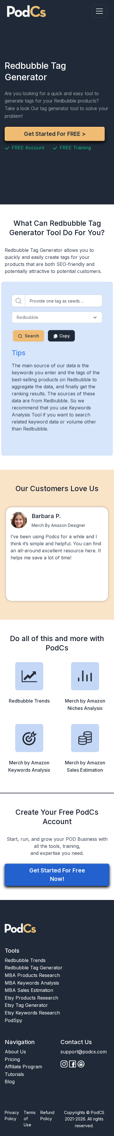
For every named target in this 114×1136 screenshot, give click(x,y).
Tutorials (14, 1074)
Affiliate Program (23, 1067)
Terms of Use (30, 1118)
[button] (99, 11)
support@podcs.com (84, 1052)
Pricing (12, 1059)
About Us (15, 1052)
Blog (10, 1081)
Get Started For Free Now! (57, 874)
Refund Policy (47, 1115)
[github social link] (64, 1063)
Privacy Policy (12, 1115)
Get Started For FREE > (55, 133)
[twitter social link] (72, 1063)
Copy (64, 335)
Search (32, 335)
